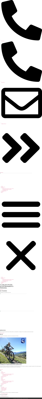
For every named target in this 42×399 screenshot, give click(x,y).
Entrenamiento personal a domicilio (7, 189)
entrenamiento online (5, 190)
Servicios (2, 278)
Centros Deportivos (3, 376)
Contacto (2, 191)
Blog (1, 192)
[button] (21, 235)
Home (2, 186)
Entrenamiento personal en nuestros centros (8, 188)
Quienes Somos (3, 372)
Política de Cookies (25, 398)
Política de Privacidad (19, 398)
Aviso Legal (14, 398)
